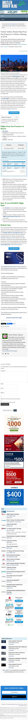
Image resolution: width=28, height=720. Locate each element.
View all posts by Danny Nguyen (9, 350)
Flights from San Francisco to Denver (10, 119)
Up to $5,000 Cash (11, 516)
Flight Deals (7, 326)
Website (2, 392)
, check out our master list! (11, 244)
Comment (3, 370)
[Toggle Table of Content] (16, 117)
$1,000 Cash (10, 588)
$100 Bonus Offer (11, 560)
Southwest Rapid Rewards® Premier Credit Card (14, 266)
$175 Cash (9, 581)
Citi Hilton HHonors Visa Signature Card (13, 232)
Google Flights (5, 98)
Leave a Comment (23, 51)
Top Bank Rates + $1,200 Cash (14, 521)
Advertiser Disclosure (21, 44)
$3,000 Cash (10, 525)
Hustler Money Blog (14, 4)
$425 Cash (9, 573)
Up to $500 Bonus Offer (12, 556)
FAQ (24, 187)
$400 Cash (9, 548)
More (14, 323)
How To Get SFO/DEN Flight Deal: (9, 121)
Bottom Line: (5, 122)
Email (2, 388)
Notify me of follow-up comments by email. (10, 398)
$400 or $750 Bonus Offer (12, 565)
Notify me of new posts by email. (8, 402)
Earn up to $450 (10, 530)
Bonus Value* (6, 670)
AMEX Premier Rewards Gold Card (11, 216)
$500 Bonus (9, 542)
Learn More (11, 644)
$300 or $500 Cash (11, 569)
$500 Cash (9, 537)
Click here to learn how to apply (14, 317)
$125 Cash (9, 577)
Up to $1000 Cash (11, 552)
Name (2, 383)
